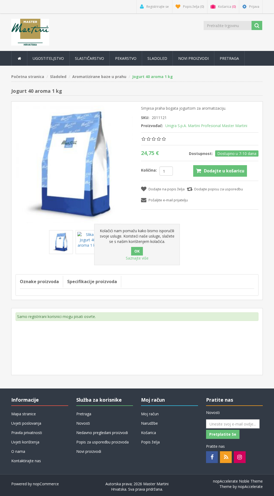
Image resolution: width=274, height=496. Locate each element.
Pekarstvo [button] (125, 58)
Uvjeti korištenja (25, 442)
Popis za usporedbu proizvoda (102, 442)
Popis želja (150, 442)
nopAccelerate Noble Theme (238, 481)
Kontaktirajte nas (26, 460)
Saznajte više (137, 258)
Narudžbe (149, 423)
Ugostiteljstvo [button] (48, 58)
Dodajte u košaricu (224, 171)
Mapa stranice (23, 413)
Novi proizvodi (193, 58)
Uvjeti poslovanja (26, 423)
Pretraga (229, 58)
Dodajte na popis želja (167, 189)
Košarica (148, 432)
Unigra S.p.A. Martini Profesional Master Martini (206, 125)
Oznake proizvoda (39, 281)
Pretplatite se (222, 434)
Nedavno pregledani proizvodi (102, 432)
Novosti (83, 423)
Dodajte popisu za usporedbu (218, 189)
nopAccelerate (250, 486)
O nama (18, 451)
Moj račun (150, 413)
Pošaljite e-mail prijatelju (168, 200)
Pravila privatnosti (26, 432)
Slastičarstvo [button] (89, 58)
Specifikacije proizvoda (92, 281)
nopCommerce (46, 483)
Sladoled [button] (157, 58)
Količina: (149, 170)
